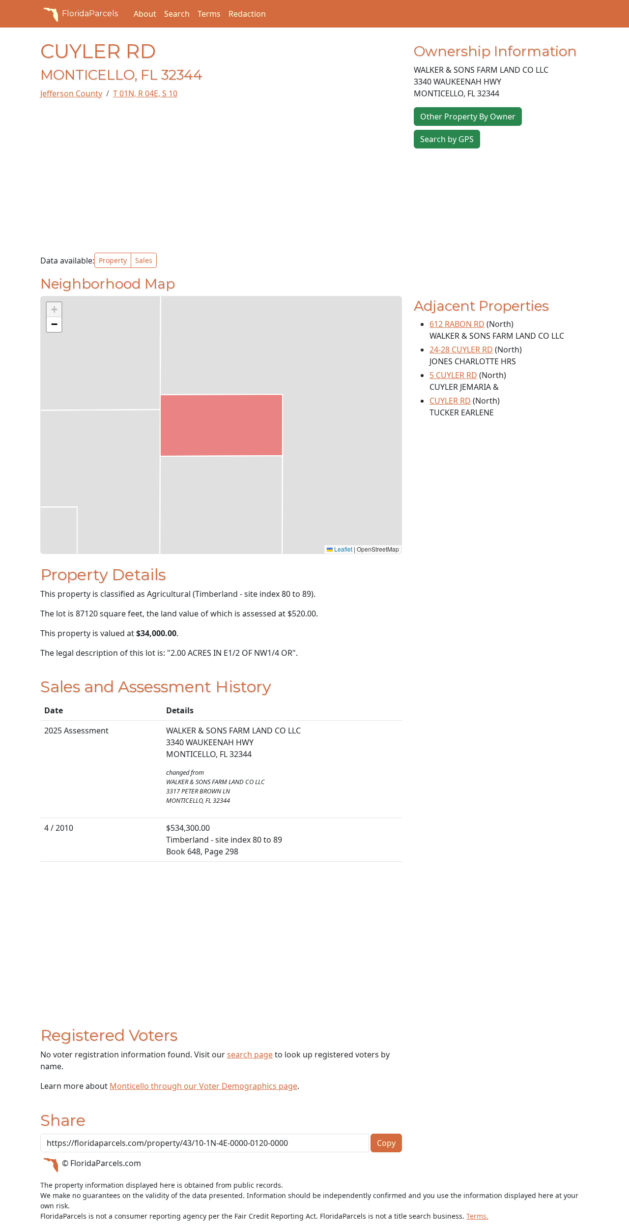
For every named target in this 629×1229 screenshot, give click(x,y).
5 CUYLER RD (453, 375)
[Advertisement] (221, 176)
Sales (143, 260)
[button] (54, 309)
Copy (386, 1143)
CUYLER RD (450, 400)
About (145, 13)
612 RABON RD (457, 324)
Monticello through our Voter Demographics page (203, 1086)
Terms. (477, 1216)
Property (113, 260)
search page (250, 1054)
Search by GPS (447, 139)
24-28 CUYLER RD (461, 349)
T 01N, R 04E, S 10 (145, 93)
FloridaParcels (90, 13)
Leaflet (342, 549)
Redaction (247, 13)
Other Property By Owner (467, 116)
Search (177, 13)
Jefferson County (71, 93)
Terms (209, 13)
